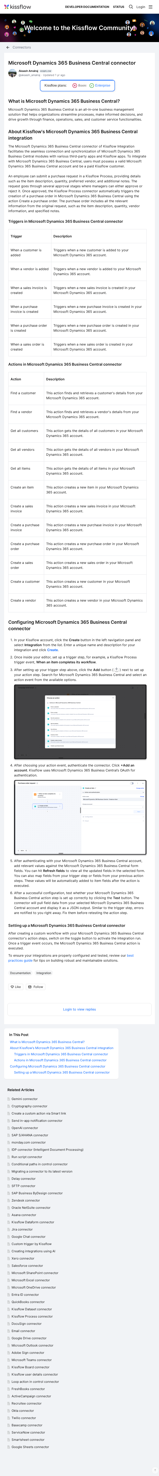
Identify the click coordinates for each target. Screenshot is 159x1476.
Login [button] (140, 7)
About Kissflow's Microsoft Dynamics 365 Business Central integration (61, 1048)
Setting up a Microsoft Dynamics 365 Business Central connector (66, 925)
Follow (38, 987)
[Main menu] (150, 7)
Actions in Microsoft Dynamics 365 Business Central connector (65, 364)
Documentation (20, 973)
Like (18, 987)
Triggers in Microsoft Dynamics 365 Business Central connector (65, 221)
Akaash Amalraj (35, 71)
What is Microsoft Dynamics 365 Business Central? (64, 101)
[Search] (131, 7)
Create (52, 650)
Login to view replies (79, 1009)
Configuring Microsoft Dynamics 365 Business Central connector (57, 1066)
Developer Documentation (87, 6)
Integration (43, 973)
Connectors (22, 47)
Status (118, 6)
